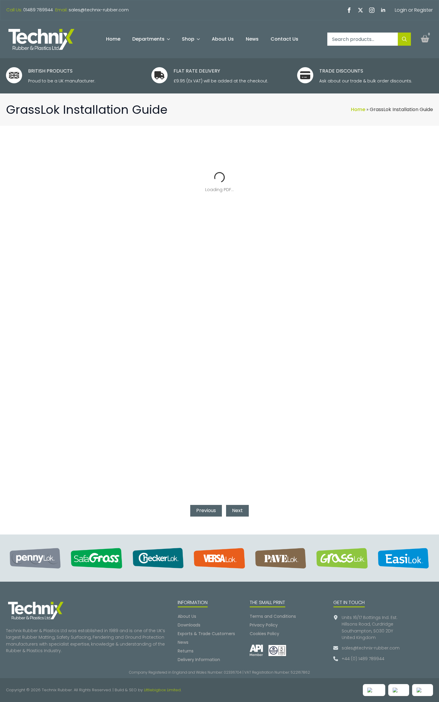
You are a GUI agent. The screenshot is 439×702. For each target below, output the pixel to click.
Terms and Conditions (273, 616)
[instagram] (371, 10)
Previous (206, 510)
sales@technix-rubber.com (99, 10)
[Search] (404, 39)
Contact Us (284, 39)
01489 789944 (38, 10)
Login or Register (414, 10)
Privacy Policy (264, 625)
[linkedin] (383, 10)
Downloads (189, 625)
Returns (186, 651)
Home (113, 39)
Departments (148, 39)
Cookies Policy (264, 634)
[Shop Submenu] (200, 39)
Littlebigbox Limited (162, 690)
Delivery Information (199, 660)
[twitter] (360, 10)
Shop (188, 39)
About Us (223, 39)
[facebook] (349, 10)
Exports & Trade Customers (206, 634)
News (252, 39)
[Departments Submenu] (170, 39)
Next (237, 510)
